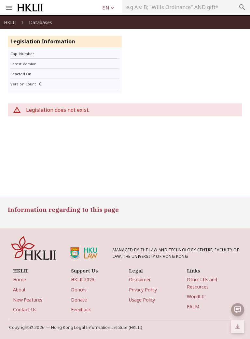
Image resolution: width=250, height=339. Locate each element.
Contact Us (24, 309)
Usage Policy (142, 300)
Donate (79, 300)
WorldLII (196, 296)
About (19, 290)
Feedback (81, 309)
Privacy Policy (143, 290)
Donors (79, 290)
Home (19, 279)
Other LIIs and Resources (202, 282)
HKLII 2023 (82, 279)
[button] (108, 8)
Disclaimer (140, 279)
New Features (27, 300)
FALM (193, 306)
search (242, 7)
